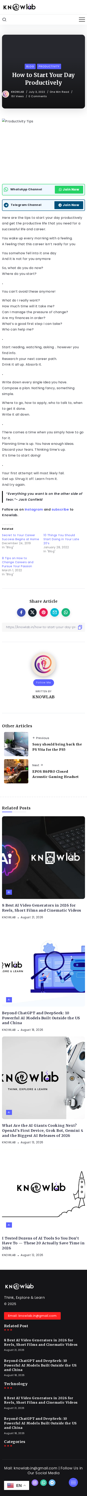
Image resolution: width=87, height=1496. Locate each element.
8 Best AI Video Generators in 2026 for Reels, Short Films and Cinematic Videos (41, 908)
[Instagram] (35, 1482)
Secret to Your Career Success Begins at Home (20, 537)
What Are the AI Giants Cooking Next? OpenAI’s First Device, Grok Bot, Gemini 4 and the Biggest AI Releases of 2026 (42, 1130)
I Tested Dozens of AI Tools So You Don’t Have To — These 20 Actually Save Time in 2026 (43, 1243)
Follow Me (43, 682)
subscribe (60, 509)
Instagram (34, 509)
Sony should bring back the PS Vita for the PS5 (57, 747)
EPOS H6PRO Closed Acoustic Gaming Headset (55, 774)
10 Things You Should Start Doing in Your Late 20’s (61, 539)
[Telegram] (52, 1482)
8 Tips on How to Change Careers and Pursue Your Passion (17, 562)
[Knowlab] (19, 7)
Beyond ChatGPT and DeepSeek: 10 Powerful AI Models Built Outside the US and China (41, 1018)
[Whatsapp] (43, 1482)
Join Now (71, 189)
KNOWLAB (18, 92)
